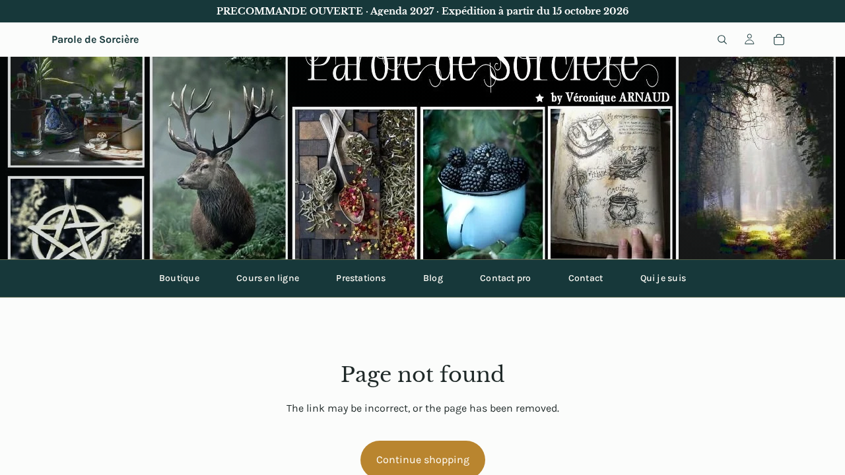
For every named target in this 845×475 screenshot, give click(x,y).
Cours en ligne (267, 278)
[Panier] (779, 39)
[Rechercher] (722, 39)
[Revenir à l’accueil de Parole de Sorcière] (422, 158)
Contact (585, 278)
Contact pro (505, 278)
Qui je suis (663, 278)
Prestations (361, 278)
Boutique (179, 278)
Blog (433, 278)
